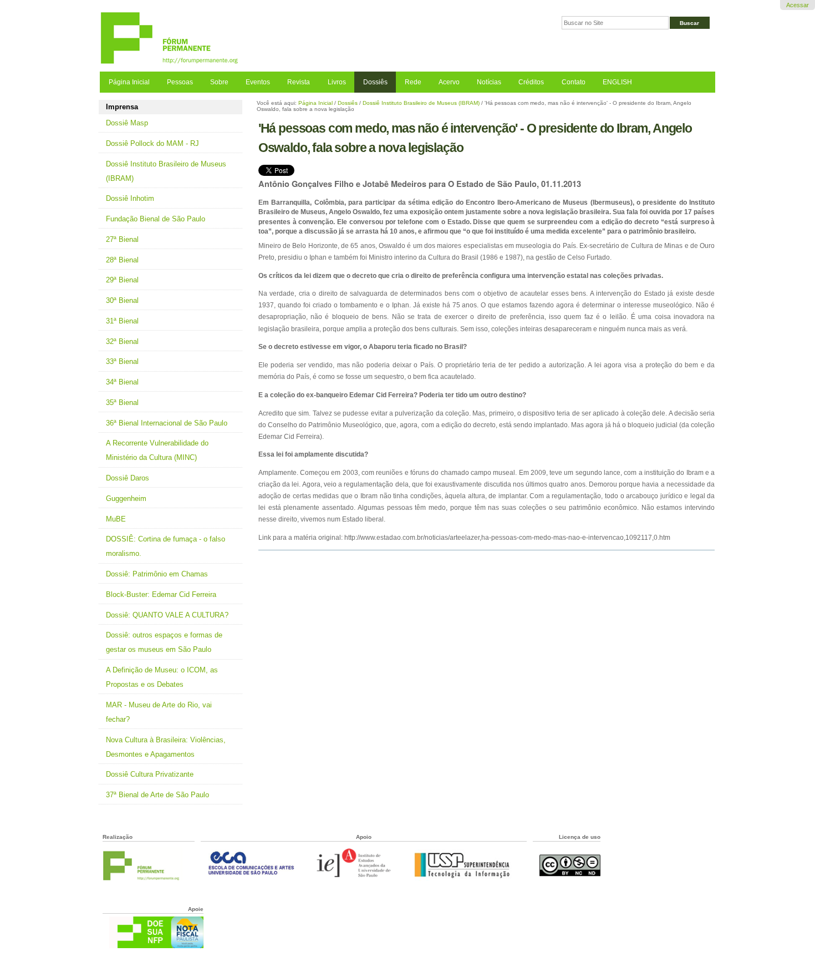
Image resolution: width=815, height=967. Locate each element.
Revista (298, 82)
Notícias (489, 82)
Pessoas (180, 82)
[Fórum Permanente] (253, 39)
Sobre (219, 82)
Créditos (531, 82)
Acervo (449, 82)
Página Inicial (129, 82)
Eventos (258, 82)
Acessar (797, 5)
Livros (337, 82)
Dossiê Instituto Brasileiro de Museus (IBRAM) (421, 103)
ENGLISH (617, 82)
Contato (573, 82)
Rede (413, 82)
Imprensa (122, 107)
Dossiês (375, 82)
